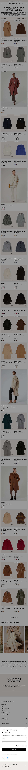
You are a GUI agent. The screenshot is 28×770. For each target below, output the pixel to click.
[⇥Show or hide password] (25, 743)
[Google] (3, 757)
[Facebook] (7, 757)
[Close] (25, 728)
